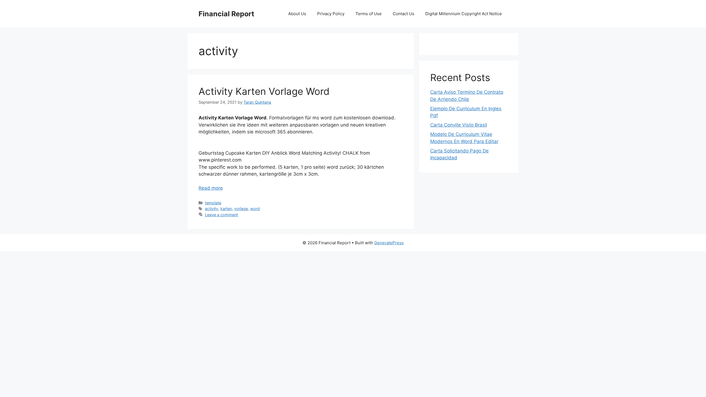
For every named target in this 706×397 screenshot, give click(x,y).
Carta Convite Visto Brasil (458, 125)
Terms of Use (368, 13)
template (213, 202)
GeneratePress (389, 242)
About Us (297, 13)
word (255, 208)
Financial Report (226, 14)
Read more (211, 188)
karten (226, 208)
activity (211, 208)
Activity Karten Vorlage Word (264, 91)
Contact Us (403, 13)
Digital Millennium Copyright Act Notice (463, 13)
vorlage (241, 208)
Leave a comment (221, 214)
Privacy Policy (330, 13)
